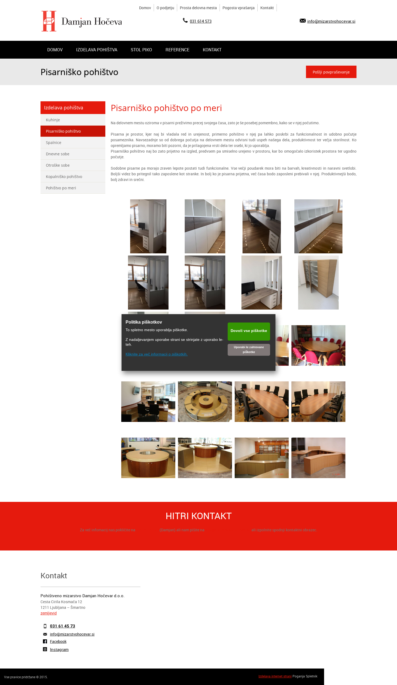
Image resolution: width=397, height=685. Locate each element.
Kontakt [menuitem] (267, 7)
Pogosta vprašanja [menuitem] (239, 7)
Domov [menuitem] (145, 7)
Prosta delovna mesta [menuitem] (198, 7)
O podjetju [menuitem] (165, 7)
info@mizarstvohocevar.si (331, 21)
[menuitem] (55, 50)
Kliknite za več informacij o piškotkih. (157, 354)
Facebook (58, 641)
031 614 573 (200, 21)
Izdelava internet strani (275, 676)
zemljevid (49, 613)
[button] (148, 227)
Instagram (59, 649)
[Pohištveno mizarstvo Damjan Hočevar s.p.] (84, 21)
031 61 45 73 (148, 529)
